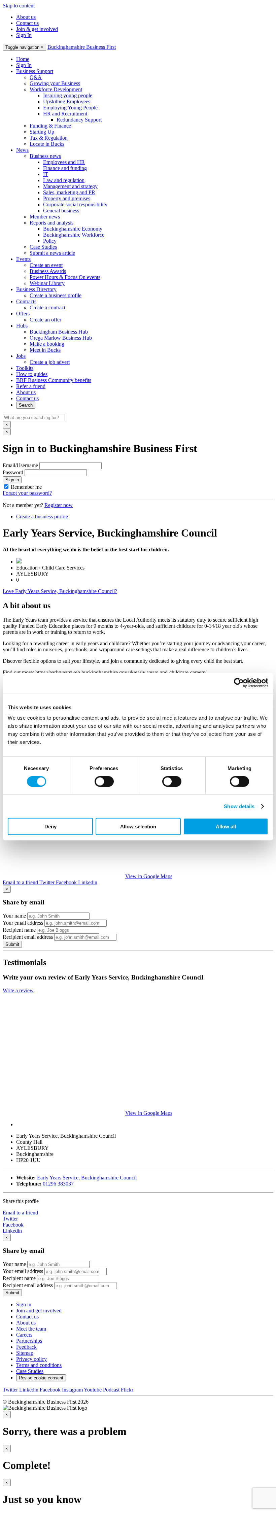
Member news (45, 216)
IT (45, 174)
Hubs (22, 326)
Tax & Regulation (49, 138)
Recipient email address (28, 937)
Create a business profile (55, 295)
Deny (50, 826)
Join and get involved (39, 1310)
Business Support (34, 71)
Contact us (27, 23)
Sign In (24, 35)
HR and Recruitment (65, 113)
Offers (23, 313)
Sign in (12, 479)
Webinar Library (47, 283)
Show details (239, 806)
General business (61, 210)
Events (23, 259)
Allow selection (138, 826)
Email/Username (20, 465)
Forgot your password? (27, 493)
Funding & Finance (50, 126)
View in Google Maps (148, 876)
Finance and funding (65, 168)
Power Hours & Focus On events (65, 277)
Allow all (226, 826)
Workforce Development (56, 89)
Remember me (26, 487)
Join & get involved (37, 29)
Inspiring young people (67, 95)
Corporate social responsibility (75, 204)
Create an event (46, 265)
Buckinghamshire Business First (81, 47)
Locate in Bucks (47, 144)
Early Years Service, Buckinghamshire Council (87, 1177)
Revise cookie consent (41, 1377)
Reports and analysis (51, 223)
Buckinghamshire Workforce (73, 235)
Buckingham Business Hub (59, 332)
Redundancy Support (79, 120)
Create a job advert (50, 362)
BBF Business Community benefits (53, 380)
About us (26, 17)
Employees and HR (64, 162)
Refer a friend (30, 386)
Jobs (21, 356)
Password (13, 472)
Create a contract (47, 307)
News (22, 150)
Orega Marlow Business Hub (61, 338)
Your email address (23, 923)
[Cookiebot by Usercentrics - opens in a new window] (238, 683)
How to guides (31, 374)
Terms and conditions (39, 1365)
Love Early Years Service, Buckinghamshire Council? (60, 591)
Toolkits (24, 368)
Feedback (26, 1347)
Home (22, 59)
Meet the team (31, 1329)
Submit (12, 944)
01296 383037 (58, 1184)
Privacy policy (31, 1359)
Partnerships (29, 1341)
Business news (45, 156)
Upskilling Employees (66, 101)
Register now (58, 505)
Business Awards (48, 271)
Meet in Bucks (45, 350)
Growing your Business (55, 83)
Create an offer (45, 319)
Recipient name (19, 930)
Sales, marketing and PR (69, 192)
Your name (14, 916)
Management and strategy (70, 186)
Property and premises (66, 198)
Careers (24, 1335)
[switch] (104, 781)
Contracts (26, 301)
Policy (50, 241)
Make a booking (47, 344)
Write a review (18, 990)
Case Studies (43, 247)
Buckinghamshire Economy (72, 229)
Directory (36, 289)
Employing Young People (70, 107)
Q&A (36, 77)
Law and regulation (63, 180)
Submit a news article (52, 253)
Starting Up (42, 132)
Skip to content (19, 5)
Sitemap (24, 1353)
